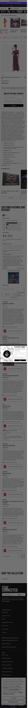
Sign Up (20, 360)
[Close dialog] (26, 346)
